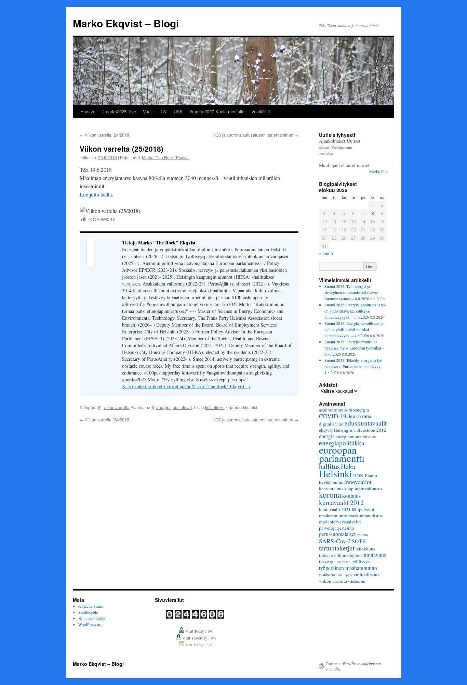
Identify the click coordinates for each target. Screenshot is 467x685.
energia (163, 407)
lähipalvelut (363, 509)
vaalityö (343, 574)
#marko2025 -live (119, 111)
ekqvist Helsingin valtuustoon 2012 (352, 430)
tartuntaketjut (337, 547)
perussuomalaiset (337, 533)
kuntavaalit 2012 (341, 502)
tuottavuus (375, 554)
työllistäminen (340, 561)
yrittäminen (356, 581)
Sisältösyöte (88, 612)
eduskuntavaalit (366, 422)
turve (324, 561)
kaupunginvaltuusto (363, 488)
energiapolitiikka (341, 442)
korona (330, 495)
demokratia (359, 416)
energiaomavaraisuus (356, 436)
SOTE (359, 541)
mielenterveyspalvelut (340, 522)
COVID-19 (332, 416)
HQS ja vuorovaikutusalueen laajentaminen (255, 135)
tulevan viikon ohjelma (341, 555)
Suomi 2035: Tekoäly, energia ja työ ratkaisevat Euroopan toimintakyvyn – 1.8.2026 (355, 366)
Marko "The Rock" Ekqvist (165, 157)
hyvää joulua (331, 482)
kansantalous (331, 488)
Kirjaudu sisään (91, 606)
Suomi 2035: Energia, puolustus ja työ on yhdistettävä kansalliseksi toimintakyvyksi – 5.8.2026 (355, 311)
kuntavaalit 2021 (335, 509)
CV (164, 111)
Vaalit (148, 111)
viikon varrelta (117, 407)
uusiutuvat (182, 407)
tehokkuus (365, 549)
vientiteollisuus (364, 574)
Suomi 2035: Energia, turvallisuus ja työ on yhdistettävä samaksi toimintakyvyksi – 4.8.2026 (353, 329)
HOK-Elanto (365, 475)
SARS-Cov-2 (335, 541)
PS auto (362, 534)
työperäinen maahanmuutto (348, 567)
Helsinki (335, 473)
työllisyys (360, 561)
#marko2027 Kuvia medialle (217, 111)
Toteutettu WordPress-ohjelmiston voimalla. (353, 666)
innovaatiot (358, 482)
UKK (178, 111)
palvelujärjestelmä (336, 528)
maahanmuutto (333, 515)
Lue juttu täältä (96, 194)
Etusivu (87, 111)
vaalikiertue (327, 574)
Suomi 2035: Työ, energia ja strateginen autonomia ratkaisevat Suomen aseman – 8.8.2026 (351, 292)
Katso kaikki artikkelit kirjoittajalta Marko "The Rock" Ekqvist (186, 386)
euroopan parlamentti (341, 454)
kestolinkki (215, 407)
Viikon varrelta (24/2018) (105, 135)
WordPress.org (90, 624)
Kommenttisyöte (91, 618)
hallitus (329, 466)
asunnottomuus (333, 410)
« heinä (326, 253)
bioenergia (359, 410)
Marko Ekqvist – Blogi (126, 23)
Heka (348, 466)
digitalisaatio (331, 424)
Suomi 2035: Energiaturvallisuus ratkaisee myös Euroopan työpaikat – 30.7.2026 (354, 348)
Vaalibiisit (260, 111)
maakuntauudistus (365, 515)
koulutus (351, 495)
